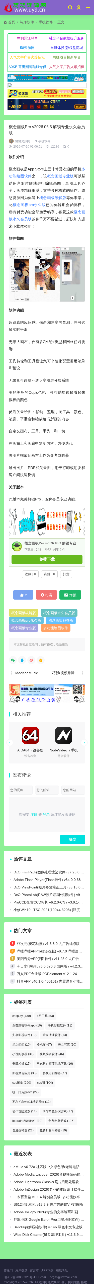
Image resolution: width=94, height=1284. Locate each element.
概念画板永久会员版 (59, 613)
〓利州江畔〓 (27, 38)
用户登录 (21, 1270)
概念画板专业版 (60, 176)
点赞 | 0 (49, 574)
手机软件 (46, 22)
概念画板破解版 (52, 198)
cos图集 (21, 1082)
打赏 (66, 574)
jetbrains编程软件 (27, 1121)
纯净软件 (27, 22)
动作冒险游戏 (24, 1111)
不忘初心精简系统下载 (55, 1063)
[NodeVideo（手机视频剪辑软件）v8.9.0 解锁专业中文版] (63, 735)
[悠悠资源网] (25, 8)
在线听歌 (62, 1270)
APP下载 (47, 1270)
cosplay (21, 1016)
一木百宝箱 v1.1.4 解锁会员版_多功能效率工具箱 (52, 1197)
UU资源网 (40, 1282)
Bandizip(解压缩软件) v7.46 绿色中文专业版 (48, 1227)
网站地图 (74, 1282)
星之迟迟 (21, 1044)
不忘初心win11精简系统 (31, 1102)
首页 (11, 22)
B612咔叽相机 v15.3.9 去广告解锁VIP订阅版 (48, 1204)
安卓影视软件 (24, 1035)
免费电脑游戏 (61, 1121)
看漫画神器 (23, 1130)
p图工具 (45, 1016)
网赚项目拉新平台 (67, 57)
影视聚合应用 (24, 1073)
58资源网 (27, 48)
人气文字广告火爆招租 (27, 57)
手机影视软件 (60, 1025)
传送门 (8, 1270)
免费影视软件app (27, 1025)
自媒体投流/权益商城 (66, 48)
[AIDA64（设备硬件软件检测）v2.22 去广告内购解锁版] (30, 735)
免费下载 (47, 559)
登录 (46, 814)
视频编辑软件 (52, 1054)
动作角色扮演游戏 (58, 1111)
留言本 (34, 1270)
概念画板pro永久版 (29, 205)
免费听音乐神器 (53, 1130)
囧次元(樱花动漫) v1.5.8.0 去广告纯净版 (48, 944)
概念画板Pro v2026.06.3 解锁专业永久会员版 (52, 543)
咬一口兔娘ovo (25, 1092)
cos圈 (45, 1082)
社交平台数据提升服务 (66, 38)
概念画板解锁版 (61, 620)
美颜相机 (21, 1063)
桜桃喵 (44, 1044)
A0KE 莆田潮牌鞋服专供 (27, 67)
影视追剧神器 (55, 1073)
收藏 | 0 (30, 574)
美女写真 (67, 1044)
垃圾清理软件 (55, 1035)
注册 (33, 814)
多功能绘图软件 (55, 628)
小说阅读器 (23, 1054)
